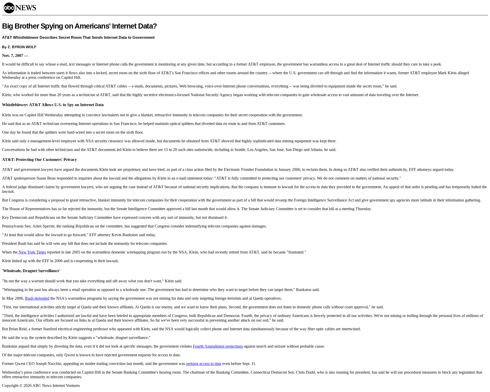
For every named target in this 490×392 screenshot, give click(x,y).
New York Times (32, 252)
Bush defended (37, 298)
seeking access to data (203, 363)
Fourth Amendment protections (218, 346)
